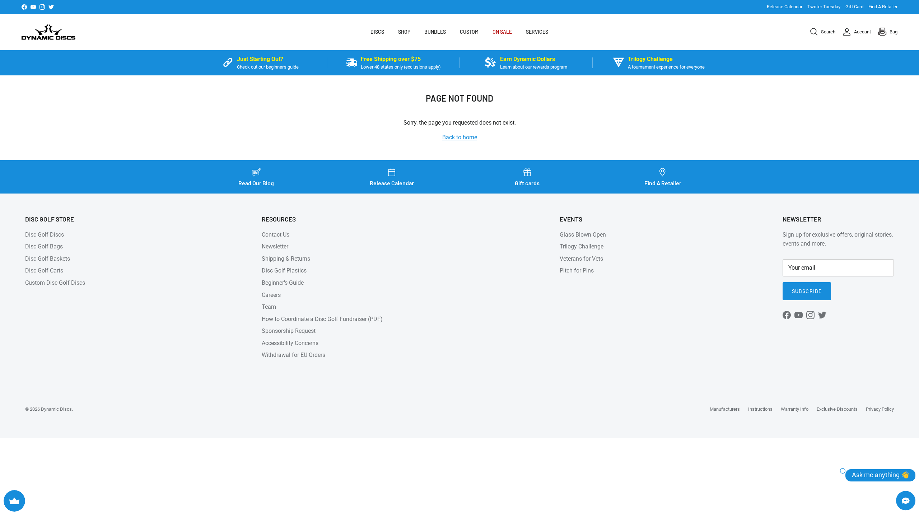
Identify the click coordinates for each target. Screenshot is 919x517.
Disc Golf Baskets (47, 258)
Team (269, 306)
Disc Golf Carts (44, 270)
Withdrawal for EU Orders (293, 354)
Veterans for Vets (581, 258)
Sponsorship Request (289, 330)
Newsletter (275, 246)
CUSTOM (469, 32)
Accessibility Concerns (290, 343)
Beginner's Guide (283, 282)
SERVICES (537, 32)
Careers (271, 295)
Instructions (760, 409)
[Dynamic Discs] (48, 32)
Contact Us (275, 234)
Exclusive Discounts (837, 409)
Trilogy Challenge (581, 246)
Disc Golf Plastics (284, 270)
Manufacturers (725, 409)
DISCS (377, 32)
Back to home (459, 137)
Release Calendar (784, 6)
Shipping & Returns (286, 258)
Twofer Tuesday (823, 6)
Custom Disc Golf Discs (55, 282)
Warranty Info (794, 409)
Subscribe (807, 291)
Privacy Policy (880, 409)
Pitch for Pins (577, 270)
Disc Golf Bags (44, 246)
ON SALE (502, 32)
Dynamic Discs (56, 409)
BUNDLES (435, 32)
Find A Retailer (882, 6)
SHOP (404, 32)
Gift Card (854, 6)
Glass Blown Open (583, 234)
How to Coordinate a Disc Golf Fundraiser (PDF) (322, 319)
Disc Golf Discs (44, 234)
